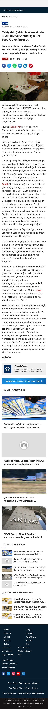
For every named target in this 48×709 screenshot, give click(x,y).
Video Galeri (7, 651)
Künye (27, 688)
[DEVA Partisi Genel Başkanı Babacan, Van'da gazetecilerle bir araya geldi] (24, 518)
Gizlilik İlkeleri (38, 693)
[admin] (23, 673)
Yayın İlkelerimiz (9, 693)
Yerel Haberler (24, 648)
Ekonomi (7, 633)
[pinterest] (31, 66)
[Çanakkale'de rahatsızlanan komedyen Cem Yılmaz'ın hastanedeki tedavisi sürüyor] (24, 481)
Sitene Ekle (17, 683)
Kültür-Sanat (31, 637)
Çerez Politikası (24, 693)
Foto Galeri (6, 648)
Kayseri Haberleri (31, 683)
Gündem (29, 633)
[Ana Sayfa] (3, 17)
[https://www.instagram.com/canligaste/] (13, 673)
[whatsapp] (14, 66)
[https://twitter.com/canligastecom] (8, 673)
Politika (29, 640)
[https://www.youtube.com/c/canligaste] (18, 673)
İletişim (35, 688)
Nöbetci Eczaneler (9, 664)
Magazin (7, 640)
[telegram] (20, 66)
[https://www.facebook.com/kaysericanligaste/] (3, 673)
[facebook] (4, 66)
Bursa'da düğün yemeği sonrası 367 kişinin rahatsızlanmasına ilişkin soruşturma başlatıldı (22, 426)
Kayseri (6, 637)
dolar (38, 290)
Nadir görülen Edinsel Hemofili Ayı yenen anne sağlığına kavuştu (24, 462)
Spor (28, 644)
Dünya (28, 630)
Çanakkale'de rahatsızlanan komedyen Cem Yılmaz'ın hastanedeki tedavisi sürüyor (21, 499)
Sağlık (15, 16)
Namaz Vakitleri (8, 667)
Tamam (29, 706)
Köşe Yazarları (8, 655)
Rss (9, 683)
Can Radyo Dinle (16, 688)
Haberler (8, 16)
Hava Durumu (7, 660)
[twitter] (9, 66)
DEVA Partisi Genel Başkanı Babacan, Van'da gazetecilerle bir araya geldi (23, 536)
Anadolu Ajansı (21, 366)
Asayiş (6, 630)
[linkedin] (25, 66)
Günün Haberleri (24, 651)
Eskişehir (15, 127)
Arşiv (20, 655)
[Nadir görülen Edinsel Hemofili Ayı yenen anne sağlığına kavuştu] (24, 445)
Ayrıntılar (20, 706)
